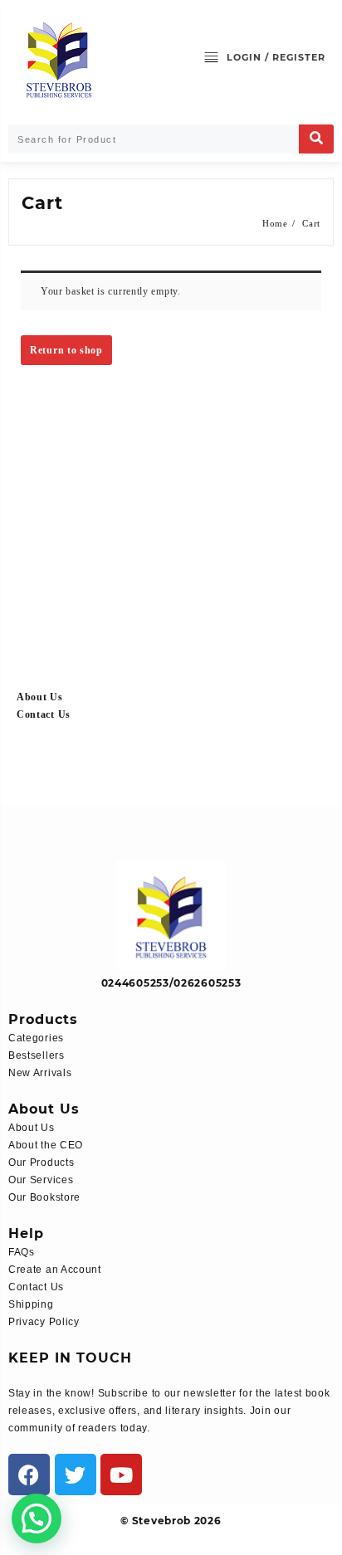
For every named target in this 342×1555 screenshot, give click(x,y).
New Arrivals (39, 1073)
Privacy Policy (44, 1322)
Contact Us (44, 714)
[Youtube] (121, 1474)
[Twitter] (75, 1474)
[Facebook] (29, 1474)
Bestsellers (36, 1055)
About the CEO (45, 1145)
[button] (36, 1518)
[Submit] (316, 139)
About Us (40, 697)
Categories (36, 1038)
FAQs (21, 1252)
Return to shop (66, 350)
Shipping (31, 1304)
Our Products (41, 1162)
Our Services (40, 1180)
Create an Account (54, 1269)
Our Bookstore (44, 1197)
